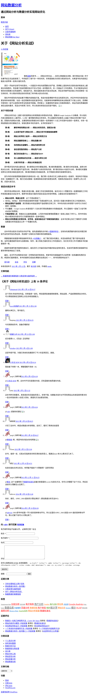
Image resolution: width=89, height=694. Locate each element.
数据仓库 (9, 607)
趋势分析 (5, 611)
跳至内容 (4, 22)
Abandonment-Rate (6, 604)
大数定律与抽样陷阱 (28, 276)
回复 (7, 301)
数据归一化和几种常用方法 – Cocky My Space (22, 621)
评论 (2, 559)
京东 (25, 262)
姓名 (3, 534)
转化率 (60, 604)
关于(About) (9, 29)
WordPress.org (10, 688)
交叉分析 (22, 604)
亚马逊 (7, 262)
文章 (8, 683)
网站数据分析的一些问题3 (15, 586)
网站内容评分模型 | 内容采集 (16, 623)
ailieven (9, 513)
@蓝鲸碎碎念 (53, 231)
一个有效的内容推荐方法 (49, 628)
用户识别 (53, 604)
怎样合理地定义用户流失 (14, 584)
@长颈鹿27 (37, 238)
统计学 (53, 607)
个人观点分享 (10, 641)
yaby (8, 412)
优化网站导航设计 (42, 626)
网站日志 (61, 608)
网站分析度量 (34, 611)
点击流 (65, 604)
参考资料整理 (10, 643)
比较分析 (15, 604)
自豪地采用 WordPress (9, 692)
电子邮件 (5, 538)
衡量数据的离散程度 (10, 276)
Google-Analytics (76, 604)
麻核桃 (9, 440)
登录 (7, 680)
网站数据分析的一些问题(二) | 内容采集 (20, 631)
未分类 (33, 266)
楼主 (8, 482)
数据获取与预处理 (12, 649)
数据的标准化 (28, 482)
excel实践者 (14, 306)
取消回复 (20, 525)
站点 (2, 542)
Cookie (46, 604)
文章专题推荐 (10, 32)
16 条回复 (4, 49)
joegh (49, 266)
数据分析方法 (10, 646)
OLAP (79, 608)
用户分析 (38, 604)
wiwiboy (13, 348)
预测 (48, 608)
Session (68, 608)
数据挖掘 (33, 608)
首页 (7, 26)
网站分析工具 (10, 654)
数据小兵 (13, 334)
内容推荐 (17, 608)
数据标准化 (45, 611)
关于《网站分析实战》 (14, 592)
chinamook (14, 289)
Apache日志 (23, 611)
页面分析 (25, 608)
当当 (16, 262)
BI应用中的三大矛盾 (50, 631)
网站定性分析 (10, 656)
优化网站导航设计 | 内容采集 (16, 626)
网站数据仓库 (10, 662)
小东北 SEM (14, 362)
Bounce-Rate (14, 611)
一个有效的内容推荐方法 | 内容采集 (18, 628)
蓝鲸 (29, 76)
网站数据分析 (11, 5)
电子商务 (30, 604)
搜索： (3, 574)
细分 (73, 607)
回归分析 (84, 608)
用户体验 (42, 608)
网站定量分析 (10, 659)
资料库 (7, 34)
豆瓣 (34, 262)
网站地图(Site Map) (12, 37)
